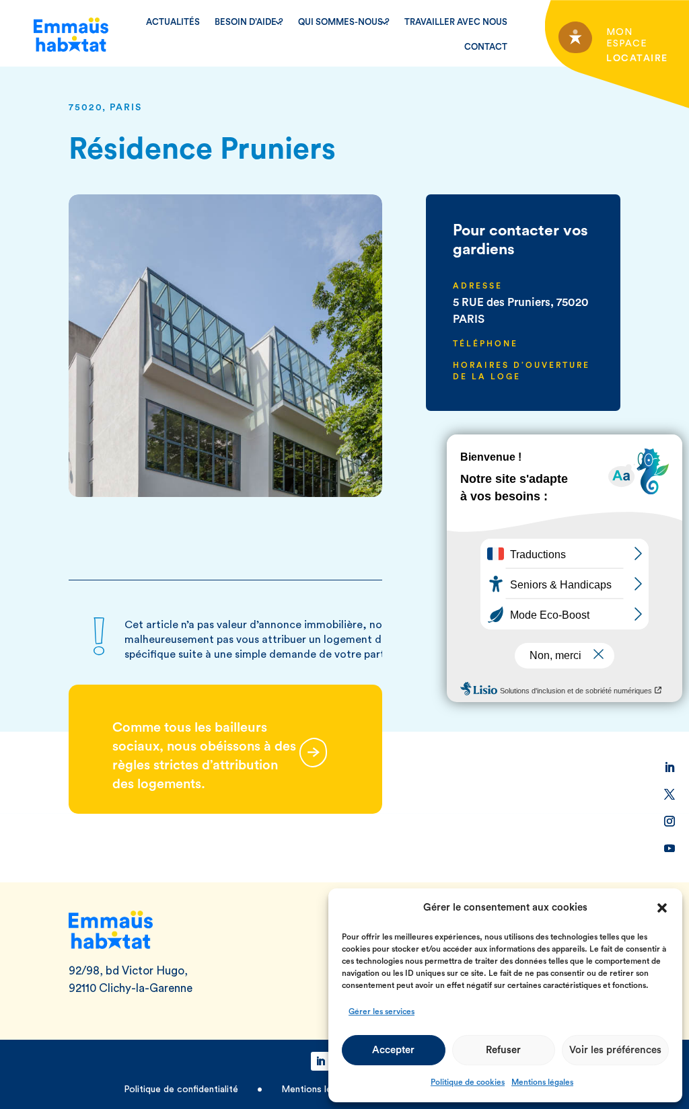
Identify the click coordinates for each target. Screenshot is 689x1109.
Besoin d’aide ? (249, 21)
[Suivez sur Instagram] (669, 821)
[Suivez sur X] (669, 794)
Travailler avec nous (455, 21)
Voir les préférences (615, 1050)
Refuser (503, 1050)
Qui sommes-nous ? (344, 21)
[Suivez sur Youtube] (669, 848)
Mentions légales (542, 1082)
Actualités (173, 21)
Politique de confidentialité (182, 1089)
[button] (662, 908)
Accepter (393, 1050)
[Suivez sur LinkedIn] (669, 767)
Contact (485, 46)
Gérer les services (381, 1011)
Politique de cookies (468, 1082)
